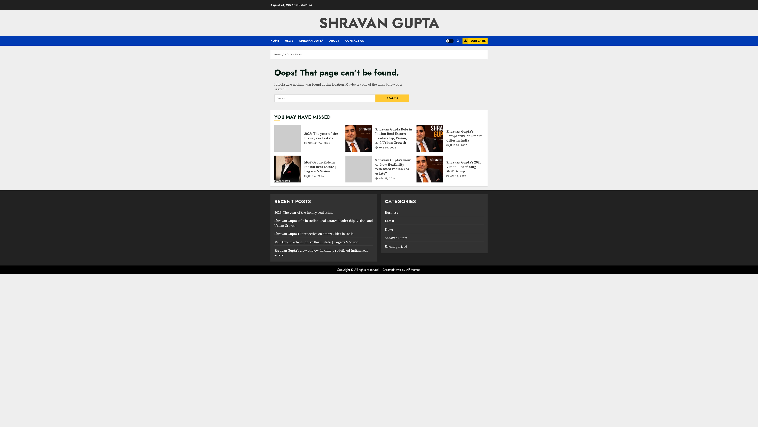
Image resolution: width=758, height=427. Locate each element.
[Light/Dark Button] (450, 41)
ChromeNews (392, 269)
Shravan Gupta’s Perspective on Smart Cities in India (430, 138)
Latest (389, 221)
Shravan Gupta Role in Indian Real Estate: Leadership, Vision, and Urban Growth (358, 138)
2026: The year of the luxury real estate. (287, 138)
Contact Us (354, 41)
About (334, 41)
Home (274, 41)
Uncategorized (396, 246)
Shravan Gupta (311, 41)
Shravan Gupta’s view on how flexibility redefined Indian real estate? (358, 169)
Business (391, 212)
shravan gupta (379, 23)
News (289, 41)
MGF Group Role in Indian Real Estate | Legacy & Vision (287, 169)
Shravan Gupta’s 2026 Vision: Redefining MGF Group (430, 169)
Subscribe (478, 41)
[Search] (458, 41)
